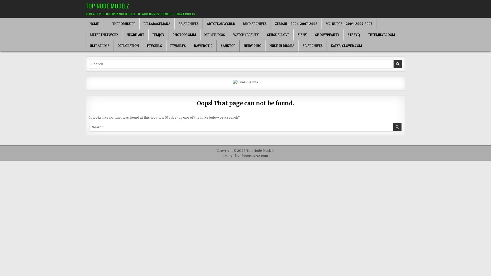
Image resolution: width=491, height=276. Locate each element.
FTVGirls (154, 46)
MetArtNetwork (104, 35)
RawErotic (203, 46)
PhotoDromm (184, 35)
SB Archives (313, 46)
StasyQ (354, 35)
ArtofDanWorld (221, 24)
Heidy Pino (252, 46)
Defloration (128, 46)
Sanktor (228, 46)
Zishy (302, 35)
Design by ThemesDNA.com (245, 156)
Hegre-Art (135, 35)
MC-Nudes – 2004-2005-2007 (349, 24)
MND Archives (255, 24)
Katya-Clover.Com (346, 46)
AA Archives (188, 24)
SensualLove (278, 35)
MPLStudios (214, 35)
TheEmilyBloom (381, 35)
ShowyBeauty (327, 35)
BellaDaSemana (156, 24)
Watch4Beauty (246, 35)
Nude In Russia (282, 46)
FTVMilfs (178, 46)
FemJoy (158, 35)
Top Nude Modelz (107, 5)
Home (94, 24)
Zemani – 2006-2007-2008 (296, 24)
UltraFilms (99, 46)
